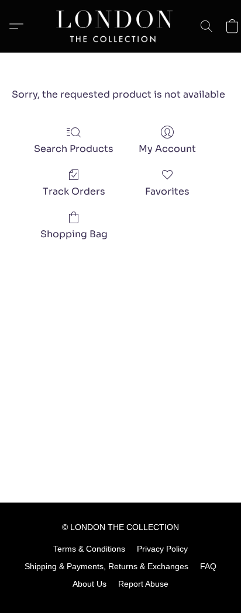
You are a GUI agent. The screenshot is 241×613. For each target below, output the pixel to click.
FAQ (208, 566)
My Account (167, 149)
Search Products (73, 149)
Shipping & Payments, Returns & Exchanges (106, 566)
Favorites (167, 191)
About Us (89, 583)
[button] (120, 26)
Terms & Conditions (89, 548)
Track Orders (74, 191)
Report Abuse (143, 583)
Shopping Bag (74, 234)
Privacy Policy (162, 548)
